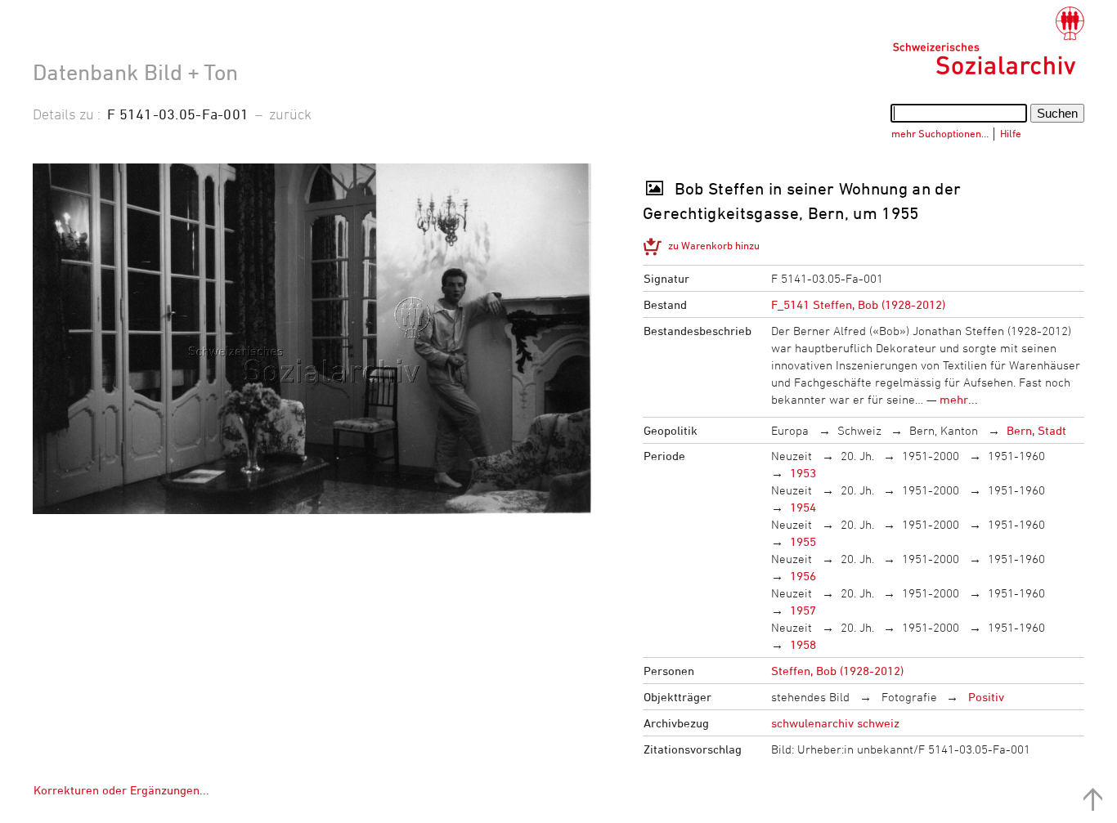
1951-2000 (930, 456)
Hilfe (1010, 133)
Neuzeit (791, 456)
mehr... (959, 399)
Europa (790, 430)
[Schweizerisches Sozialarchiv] (988, 41)
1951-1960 (1016, 456)
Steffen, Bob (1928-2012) (837, 671)
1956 (803, 576)
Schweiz (859, 430)
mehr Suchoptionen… (940, 133)
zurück (290, 113)
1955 (803, 541)
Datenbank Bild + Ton (135, 72)
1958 (803, 644)
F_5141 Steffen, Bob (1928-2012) (858, 304)
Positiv (984, 697)
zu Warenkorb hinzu (714, 245)
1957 (803, 610)
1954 (803, 507)
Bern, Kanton (943, 430)
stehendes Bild (810, 697)
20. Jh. (857, 456)
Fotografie (907, 697)
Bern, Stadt (1036, 430)
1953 (803, 473)
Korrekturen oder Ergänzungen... (121, 790)
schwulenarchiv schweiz (835, 723)
